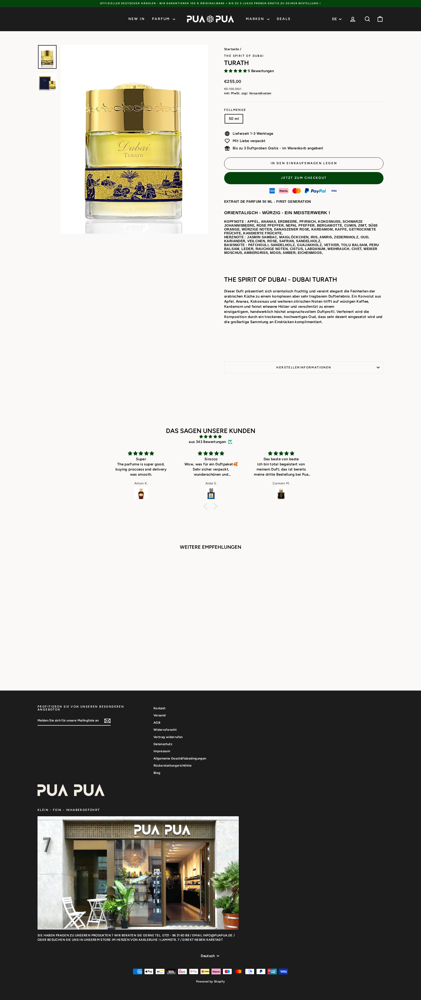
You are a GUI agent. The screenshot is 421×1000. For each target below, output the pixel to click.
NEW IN (136, 19)
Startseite (231, 49)
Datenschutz (162, 744)
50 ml (234, 118)
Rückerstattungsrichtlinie (172, 765)
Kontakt (159, 708)
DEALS (284, 19)
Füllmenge (235, 110)
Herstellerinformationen (303, 367)
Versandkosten (260, 93)
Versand (159, 715)
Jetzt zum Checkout (304, 178)
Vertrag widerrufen (168, 737)
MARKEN (256, 19)
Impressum (161, 751)
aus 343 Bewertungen (207, 442)
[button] (206, 506)
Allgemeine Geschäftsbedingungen (179, 758)
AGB (156, 722)
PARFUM (162, 19)
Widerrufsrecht (165, 729)
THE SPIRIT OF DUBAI (244, 56)
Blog (157, 773)
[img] (210, 436)
